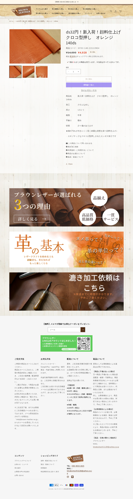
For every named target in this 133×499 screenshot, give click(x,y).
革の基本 (18, 468)
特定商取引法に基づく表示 (50, 472)
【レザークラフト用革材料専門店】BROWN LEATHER (69, 489)
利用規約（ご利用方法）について (81, 150)
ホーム (11, 21)
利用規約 (44, 468)
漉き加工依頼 (73, 147)
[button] (43, 9)
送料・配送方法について (49, 461)
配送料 (72, 56)
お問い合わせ (19, 475)
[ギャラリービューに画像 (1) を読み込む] (15, 72)
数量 (67, 67)
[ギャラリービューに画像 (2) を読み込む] (28, 72)
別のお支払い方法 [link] (89, 90)
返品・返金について (75, 157)
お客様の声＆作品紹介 (22, 472)
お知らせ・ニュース (21, 464)
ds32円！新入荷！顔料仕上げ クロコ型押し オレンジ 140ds (37, 21)
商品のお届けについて (76, 153)
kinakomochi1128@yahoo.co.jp (106, 447)
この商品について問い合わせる (80, 143)
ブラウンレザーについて (23, 461)
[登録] (83, 329)
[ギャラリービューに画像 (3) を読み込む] (42, 72)
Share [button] (70, 164)
